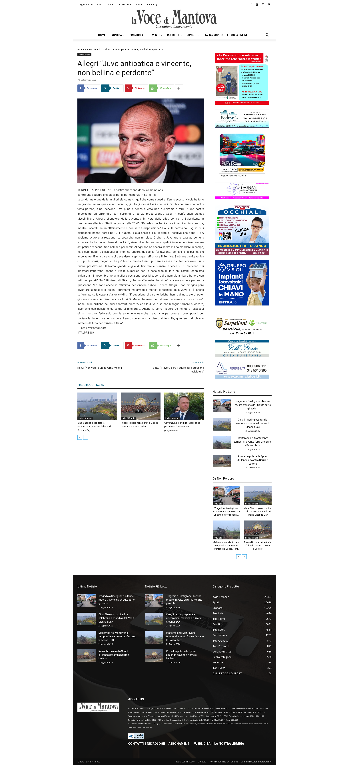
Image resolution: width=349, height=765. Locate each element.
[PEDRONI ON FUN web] (242, 126)
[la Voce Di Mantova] (174, 19)
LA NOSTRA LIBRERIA (229, 744)
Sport (191, 35)
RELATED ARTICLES (90, 385)
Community (151, 4)
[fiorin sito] (242, 356)
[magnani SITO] (242, 198)
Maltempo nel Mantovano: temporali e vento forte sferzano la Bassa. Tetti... (253, 442)
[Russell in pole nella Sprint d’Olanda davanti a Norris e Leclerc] (141, 406)
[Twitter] (263, 4)
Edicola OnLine (124, 4)
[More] (179, 88)
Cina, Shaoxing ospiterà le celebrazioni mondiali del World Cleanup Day (94, 426)
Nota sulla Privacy (185, 761)
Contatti (139, 4)
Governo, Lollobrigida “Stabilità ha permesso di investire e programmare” (182, 426)
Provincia (136, 35)
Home (110, 4)
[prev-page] (79, 437)
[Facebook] (251, 4)
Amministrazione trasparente (256, 761)
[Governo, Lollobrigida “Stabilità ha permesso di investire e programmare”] (184, 406)
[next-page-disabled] (85, 437)
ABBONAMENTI (179, 744)
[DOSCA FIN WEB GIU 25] (242, 254)
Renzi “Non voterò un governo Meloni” (100, 367)
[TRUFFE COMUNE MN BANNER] (242, 103)
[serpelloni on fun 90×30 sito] (242, 334)
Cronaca (116, 35)
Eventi (155, 35)
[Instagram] (257, 4)
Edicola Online (237, 35)
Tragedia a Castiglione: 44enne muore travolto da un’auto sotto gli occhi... (253, 405)
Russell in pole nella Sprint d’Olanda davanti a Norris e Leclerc (252, 460)
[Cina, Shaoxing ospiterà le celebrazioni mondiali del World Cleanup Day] (97, 406)
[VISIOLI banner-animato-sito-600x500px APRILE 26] (242, 304)
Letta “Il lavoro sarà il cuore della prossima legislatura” (178, 369)
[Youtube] (269, 4)
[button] (267, 35)
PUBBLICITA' (202, 744)
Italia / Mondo (213, 35)
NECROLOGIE (156, 744)
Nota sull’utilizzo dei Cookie (224, 761)
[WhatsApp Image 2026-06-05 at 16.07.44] (242, 176)
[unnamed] (242, 377)
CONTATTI (136, 744)
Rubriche (173, 35)
